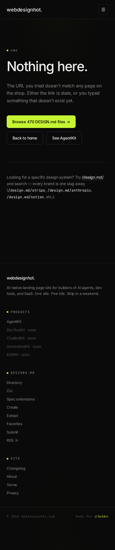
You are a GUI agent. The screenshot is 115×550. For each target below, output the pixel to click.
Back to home (25, 138)
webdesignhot (24, 10)
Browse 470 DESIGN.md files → (41, 121)
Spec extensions (21, 399)
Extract (12, 415)
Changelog (16, 468)
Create (12, 407)
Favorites (14, 423)
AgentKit (14, 321)
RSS (10, 440)
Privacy (13, 493)
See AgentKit (64, 138)
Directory (14, 382)
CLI (9, 390)
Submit (12, 432)
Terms (12, 485)
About (12, 476)
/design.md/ (92, 177)
